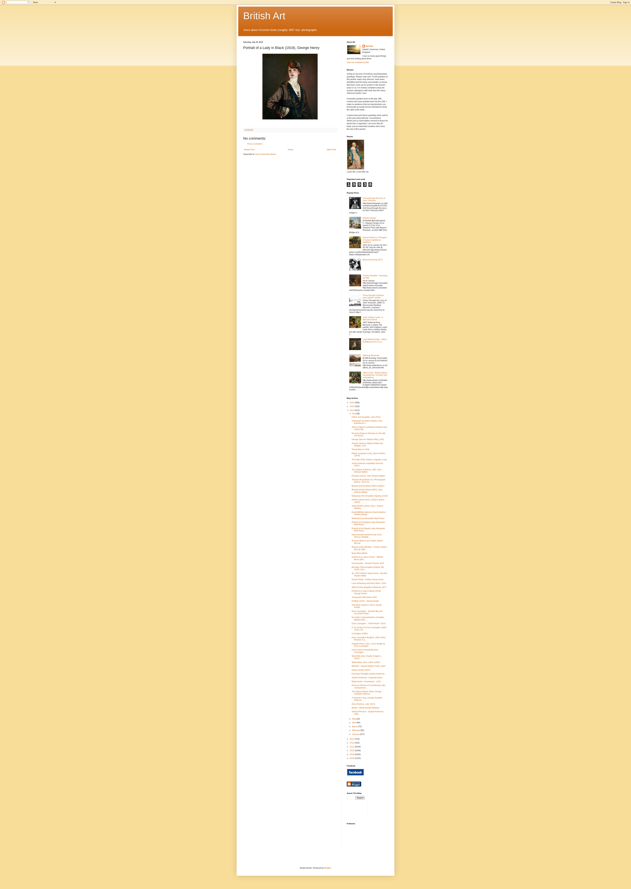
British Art (264, 15)
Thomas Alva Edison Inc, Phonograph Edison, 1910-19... (368, 481)
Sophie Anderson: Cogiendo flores (367, 677)
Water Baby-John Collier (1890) (366, 662)
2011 (352, 747)
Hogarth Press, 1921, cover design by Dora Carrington (368, 645)
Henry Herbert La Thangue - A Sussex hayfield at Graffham (375, 239)
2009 (352, 754)
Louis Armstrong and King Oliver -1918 (369, 583)
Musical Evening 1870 (373, 260)
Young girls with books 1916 (364, 597)
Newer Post (249, 149)
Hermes (369, 46)
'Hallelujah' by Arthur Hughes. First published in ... (367, 422)
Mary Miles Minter (359, 553)
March (355, 726)
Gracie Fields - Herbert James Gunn (368, 579)
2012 (352, 743)
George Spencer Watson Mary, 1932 (368, 439)
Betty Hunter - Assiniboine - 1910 (366, 681)
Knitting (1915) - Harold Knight (365, 601)
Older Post (331, 149)
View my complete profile (358, 62)
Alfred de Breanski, (371, 355)
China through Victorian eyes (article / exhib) (373, 296)
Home (290, 149)
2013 (352, 739)
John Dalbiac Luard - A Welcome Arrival (373, 318)
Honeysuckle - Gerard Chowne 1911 (368, 563)
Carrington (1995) (360, 633)
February (356, 730)
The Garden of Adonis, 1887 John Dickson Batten (367, 470)
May (354, 719)
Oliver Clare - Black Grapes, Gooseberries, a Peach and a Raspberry (375, 375)
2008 (352, 758)
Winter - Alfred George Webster (365, 708)
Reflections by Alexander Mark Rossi (368, 518)
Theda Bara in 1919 (360, 449)
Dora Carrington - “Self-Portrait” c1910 (369, 623)
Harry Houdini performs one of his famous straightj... (367, 536)
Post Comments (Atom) (265, 154)
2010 (352, 750)
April (354, 722)
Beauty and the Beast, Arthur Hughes (368, 486)
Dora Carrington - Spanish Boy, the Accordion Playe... (367, 612)
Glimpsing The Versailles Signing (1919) (370, 496)
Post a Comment (254, 144)
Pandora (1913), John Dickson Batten (368, 476)
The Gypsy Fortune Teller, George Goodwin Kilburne (367, 692)
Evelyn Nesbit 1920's (361, 670)
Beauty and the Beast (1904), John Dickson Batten (367, 491)
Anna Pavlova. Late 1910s (363, 704)
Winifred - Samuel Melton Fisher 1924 (368, 666)
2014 (352, 410)
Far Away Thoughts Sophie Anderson (368, 674)
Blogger (327, 868)
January (356, 734)
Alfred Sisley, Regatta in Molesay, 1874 (369, 587)
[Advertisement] (384, 804)
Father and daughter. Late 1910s (366, 417)
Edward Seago (369, 218)
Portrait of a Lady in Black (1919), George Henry (366, 592)
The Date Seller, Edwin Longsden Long (369, 459)
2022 (352, 406)
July (354, 413)
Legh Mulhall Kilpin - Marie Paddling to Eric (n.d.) (375, 340)
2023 (352, 402)
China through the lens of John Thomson (374, 199)
